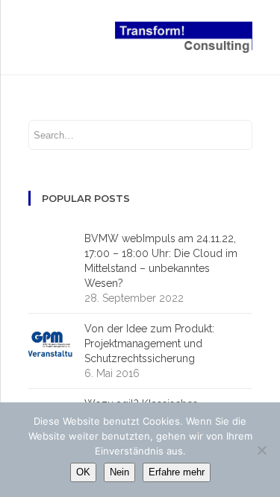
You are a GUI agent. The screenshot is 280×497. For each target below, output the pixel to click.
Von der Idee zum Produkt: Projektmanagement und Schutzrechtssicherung (149, 343)
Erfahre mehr (177, 472)
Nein (119, 472)
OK (83, 472)
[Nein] (261, 450)
